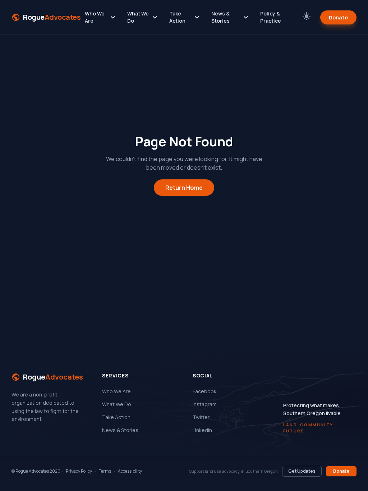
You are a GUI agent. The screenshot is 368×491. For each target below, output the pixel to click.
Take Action (185, 17)
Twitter (201, 417)
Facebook (204, 391)
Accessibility (130, 471)
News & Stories (230, 17)
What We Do (143, 17)
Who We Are (101, 17)
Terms (105, 471)
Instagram (205, 404)
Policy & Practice (270, 17)
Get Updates (302, 471)
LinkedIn (202, 430)
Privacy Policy (79, 471)
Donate (338, 17)
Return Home (184, 188)
